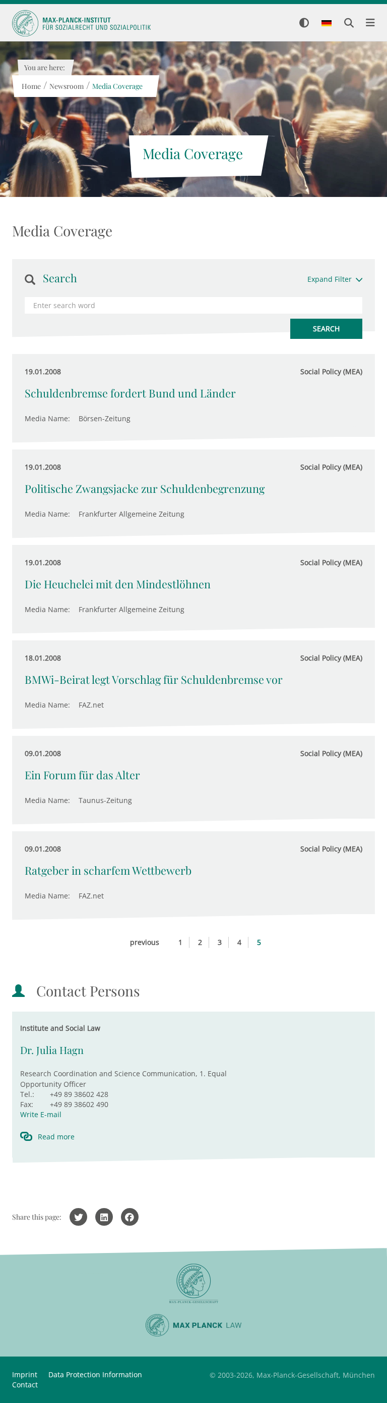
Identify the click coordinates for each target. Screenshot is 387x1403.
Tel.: (27, 1094)
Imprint (24, 1374)
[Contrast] (304, 23)
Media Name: (47, 418)
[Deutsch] (326, 24)
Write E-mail (40, 1114)
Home (30, 86)
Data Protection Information (95, 1374)
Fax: (26, 1104)
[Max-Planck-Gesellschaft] (193, 1283)
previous (144, 942)
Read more (56, 1136)
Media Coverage (117, 86)
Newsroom (66, 86)
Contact (25, 1384)
